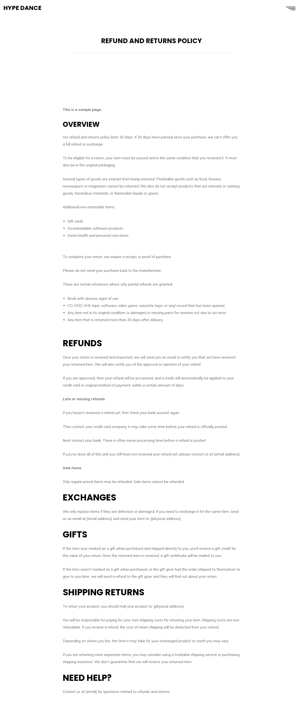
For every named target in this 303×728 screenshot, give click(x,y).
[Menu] (290, 8)
